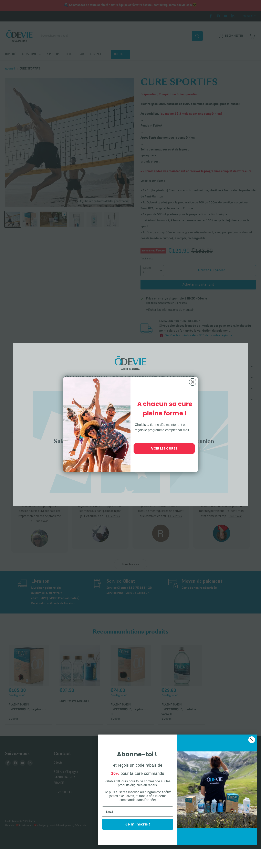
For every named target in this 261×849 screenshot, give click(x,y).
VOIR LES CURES (164, 448)
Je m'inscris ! (137, 824)
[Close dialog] (192, 382)
